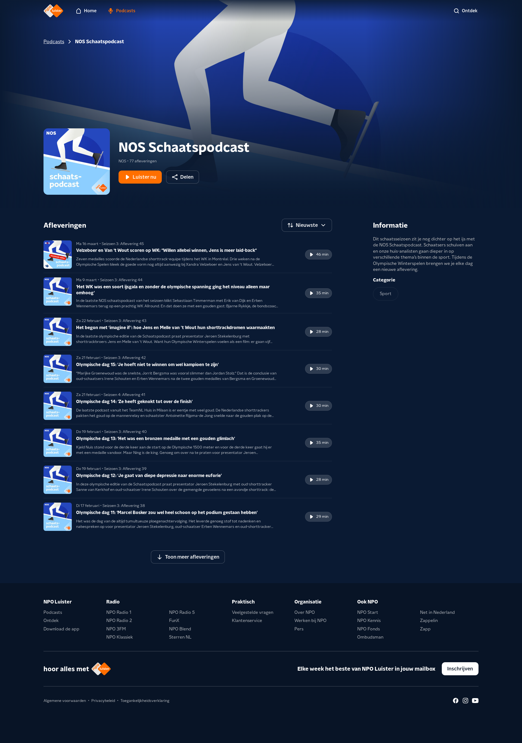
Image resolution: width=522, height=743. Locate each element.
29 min (322, 516)
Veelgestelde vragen (252, 612)
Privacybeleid (103, 700)
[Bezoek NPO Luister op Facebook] (455, 700)
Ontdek (51, 620)
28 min (322, 331)
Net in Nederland (437, 612)
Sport (385, 293)
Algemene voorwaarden (65, 700)
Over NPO (304, 612)
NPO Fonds (368, 629)
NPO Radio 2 (119, 620)
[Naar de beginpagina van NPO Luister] (53, 10)
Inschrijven (460, 668)
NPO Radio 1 (118, 612)
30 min (322, 368)
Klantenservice (247, 620)
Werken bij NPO (310, 620)
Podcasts (54, 41)
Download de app (61, 629)
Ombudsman (370, 637)
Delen (187, 177)
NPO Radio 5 (182, 612)
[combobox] (307, 225)
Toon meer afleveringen (192, 557)
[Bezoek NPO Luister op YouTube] (475, 700)
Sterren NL (180, 637)
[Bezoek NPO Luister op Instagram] (465, 700)
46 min (322, 254)
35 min (322, 292)
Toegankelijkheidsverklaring (144, 700)
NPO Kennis (369, 620)
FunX (174, 620)
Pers (298, 629)
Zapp (425, 629)
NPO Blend (180, 629)
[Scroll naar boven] (508, 735)
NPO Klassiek (119, 637)
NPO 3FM (116, 629)
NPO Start (367, 612)
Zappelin (429, 620)
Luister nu (144, 177)
